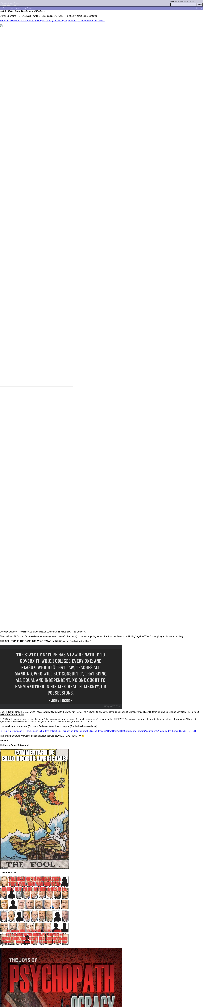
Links (12, 8)
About (5, 8)
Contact (19, 8)
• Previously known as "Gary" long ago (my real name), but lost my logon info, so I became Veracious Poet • (52, 20)
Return (199, 8)
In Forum (28, 8)
